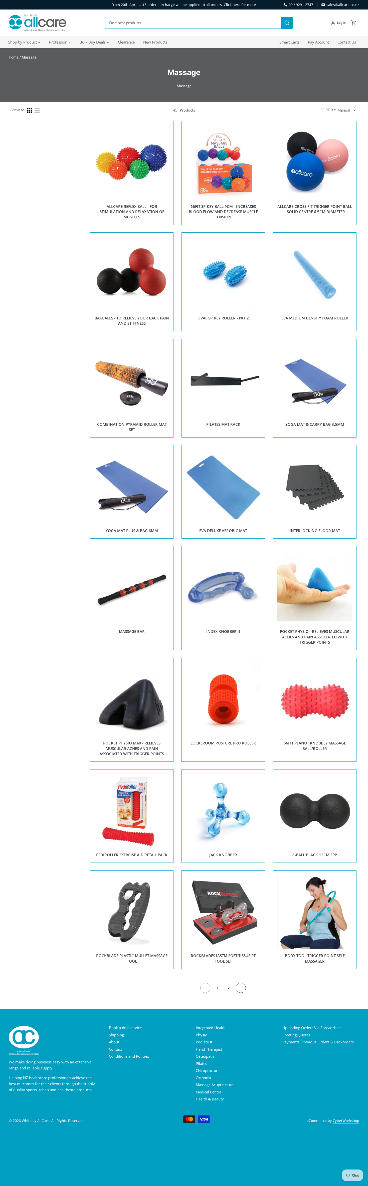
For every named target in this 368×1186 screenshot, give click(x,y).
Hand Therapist (209, 1049)
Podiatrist (204, 1041)
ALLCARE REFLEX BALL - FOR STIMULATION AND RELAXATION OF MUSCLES (132, 212)
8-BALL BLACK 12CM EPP (314, 854)
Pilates (201, 1063)
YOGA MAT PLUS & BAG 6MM (132, 530)
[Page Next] (241, 988)
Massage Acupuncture (214, 1084)
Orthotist (203, 1077)
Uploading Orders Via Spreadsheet (312, 1027)
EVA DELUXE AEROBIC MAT (223, 530)
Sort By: (328, 110)
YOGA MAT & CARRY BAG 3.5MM (314, 424)
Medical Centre (208, 1091)
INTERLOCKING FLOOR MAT (315, 530)
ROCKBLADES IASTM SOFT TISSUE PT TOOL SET (223, 958)
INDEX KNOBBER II (223, 631)
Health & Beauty (210, 1098)
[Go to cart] (354, 23)
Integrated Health (211, 1027)
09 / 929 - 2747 (301, 4)
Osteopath (205, 1056)
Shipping (116, 1034)
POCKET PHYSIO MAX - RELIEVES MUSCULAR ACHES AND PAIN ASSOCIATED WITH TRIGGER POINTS (132, 748)
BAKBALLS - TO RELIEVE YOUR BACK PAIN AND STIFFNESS (132, 320)
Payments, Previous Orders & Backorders (318, 1041)
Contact (115, 1049)
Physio (201, 1034)
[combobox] (193, 23)
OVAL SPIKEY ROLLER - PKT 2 (223, 317)
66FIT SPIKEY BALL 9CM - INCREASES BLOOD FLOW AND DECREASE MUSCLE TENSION (223, 212)
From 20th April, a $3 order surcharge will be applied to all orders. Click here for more (183, 4)
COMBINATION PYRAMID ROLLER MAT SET (132, 427)
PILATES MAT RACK (223, 424)
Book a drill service (125, 1027)
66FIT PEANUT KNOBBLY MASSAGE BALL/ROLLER (315, 745)
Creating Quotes (296, 1034)
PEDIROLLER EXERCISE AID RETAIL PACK (131, 854)
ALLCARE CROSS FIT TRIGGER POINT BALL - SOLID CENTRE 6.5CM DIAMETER (314, 209)
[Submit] (287, 23)
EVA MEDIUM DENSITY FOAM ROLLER (314, 317)
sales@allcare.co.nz (342, 4)
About (114, 1041)
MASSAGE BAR (132, 631)
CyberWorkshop (346, 1120)
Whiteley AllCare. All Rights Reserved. (53, 1120)
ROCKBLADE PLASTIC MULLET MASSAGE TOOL (131, 958)
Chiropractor (207, 1070)
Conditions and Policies (129, 1056)
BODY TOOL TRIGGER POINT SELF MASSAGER (315, 958)
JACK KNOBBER (223, 854)
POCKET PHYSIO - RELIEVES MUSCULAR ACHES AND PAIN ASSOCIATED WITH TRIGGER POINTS (314, 637)
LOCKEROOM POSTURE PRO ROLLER (223, 742)
